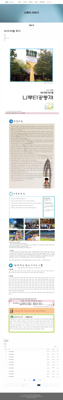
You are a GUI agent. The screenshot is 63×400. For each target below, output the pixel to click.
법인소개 (19, 2)
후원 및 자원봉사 (42, 2)
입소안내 (36, 2)
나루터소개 (24, 2)
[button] (21, 2)
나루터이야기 (49, 2)
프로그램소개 (31, 2)
